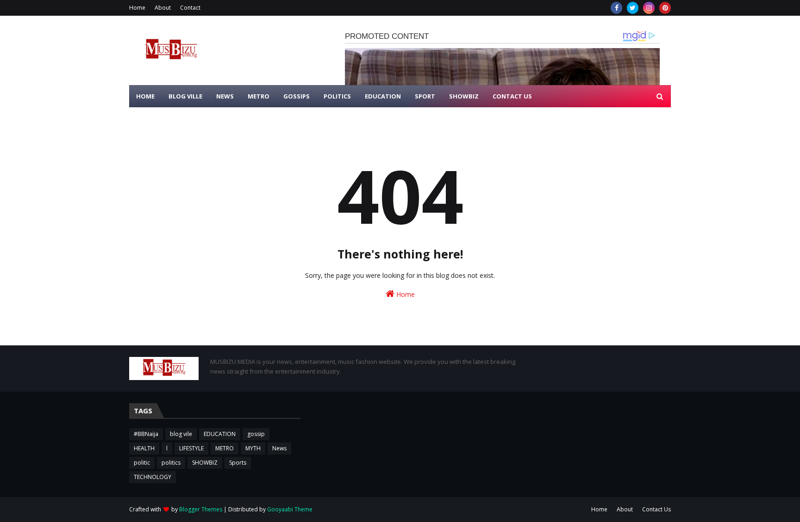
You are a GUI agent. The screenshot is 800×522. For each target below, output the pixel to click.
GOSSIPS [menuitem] (296, 96)
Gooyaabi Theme (289, 509)
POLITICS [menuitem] (337, 96)
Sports (237, 463)
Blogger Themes (200, 509)
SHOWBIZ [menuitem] (464, 96)
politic (142, 463)
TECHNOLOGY (152, 477)
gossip (256, 434)
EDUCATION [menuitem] (383, 96)
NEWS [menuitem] (225, 96)
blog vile (181, 434)
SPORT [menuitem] (425, 96)
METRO (224, 448)
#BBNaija (146, 434)
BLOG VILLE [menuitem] (185, 96)
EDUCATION (220, 434)
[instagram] (649, 8)
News (279, 448)
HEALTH (144, 448)
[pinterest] (665, 8)
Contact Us (656, 509)
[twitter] (632, 8)
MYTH (253, 448)
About (163, 8)
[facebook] (616, 8)
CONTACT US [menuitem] (512, 96)
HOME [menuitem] (145, 96)
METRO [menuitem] (258, 96)
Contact (190, 8)
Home (137, 8)
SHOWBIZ (205, 463)
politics (171, 463)
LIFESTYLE (191, 448)
